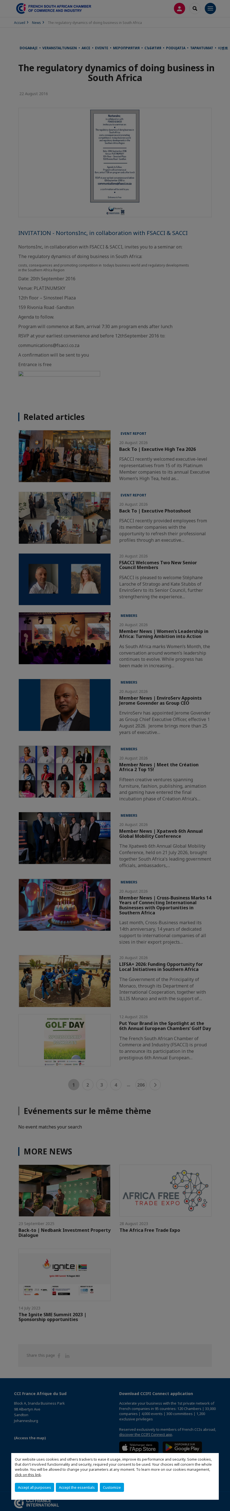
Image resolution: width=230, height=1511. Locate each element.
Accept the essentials (77, 1487)
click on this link (28, 1474)
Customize (112, 1487)
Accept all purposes (34, 1487)
